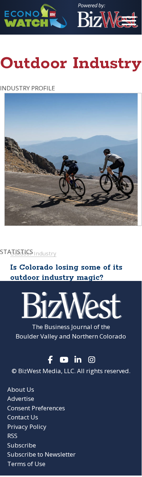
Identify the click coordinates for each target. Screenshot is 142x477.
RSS (12, 435)
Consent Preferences (36, 408)
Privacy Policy (26, 426)
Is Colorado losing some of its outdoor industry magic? (66, 272)
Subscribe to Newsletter (41, 454)
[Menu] (129, 22)
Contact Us (22, 417)
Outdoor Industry (33, 253)
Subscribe (21, 445)
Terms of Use (26, 464)
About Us (20, 389)
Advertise (20, 398)
